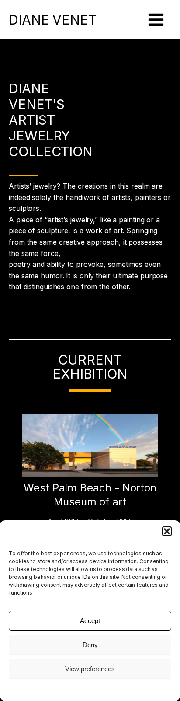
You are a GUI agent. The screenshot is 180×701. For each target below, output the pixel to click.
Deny (90, 644)
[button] (167, 531)
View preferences (90, 669)
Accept (90, 620)
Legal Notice (90, 689)
